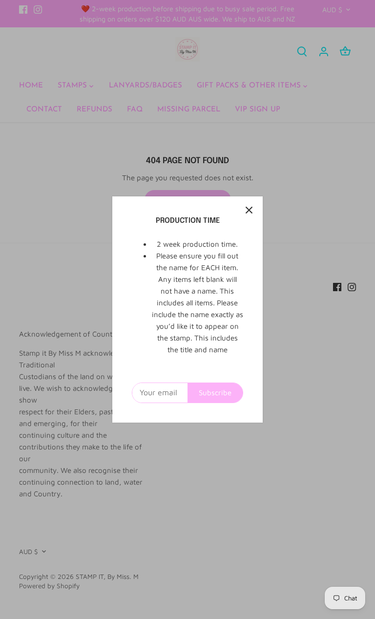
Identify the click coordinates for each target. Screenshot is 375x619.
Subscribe (215, 392)
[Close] (249, 210)
